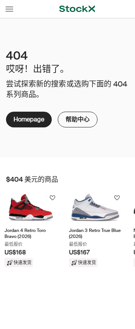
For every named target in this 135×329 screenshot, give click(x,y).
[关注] (52, 197)
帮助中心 (78, 117)
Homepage (29, 119)
